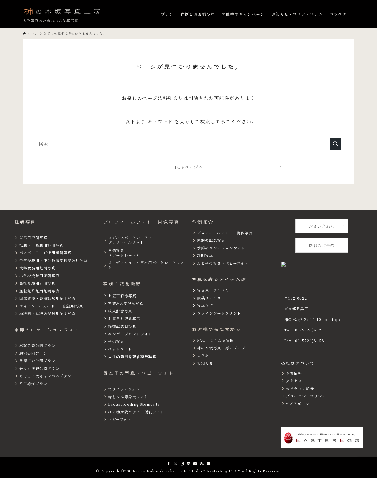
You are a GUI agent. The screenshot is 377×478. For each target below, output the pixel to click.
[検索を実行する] (335, 144)
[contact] (208, 463)
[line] (188, 463)
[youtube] (195, 463)
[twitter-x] (175, 463)
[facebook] (168, 463)
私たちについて (298, 363)
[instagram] (181, 463)
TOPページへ (188, 167)
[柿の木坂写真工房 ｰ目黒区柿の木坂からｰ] (62, 11)
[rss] (201, 463)
